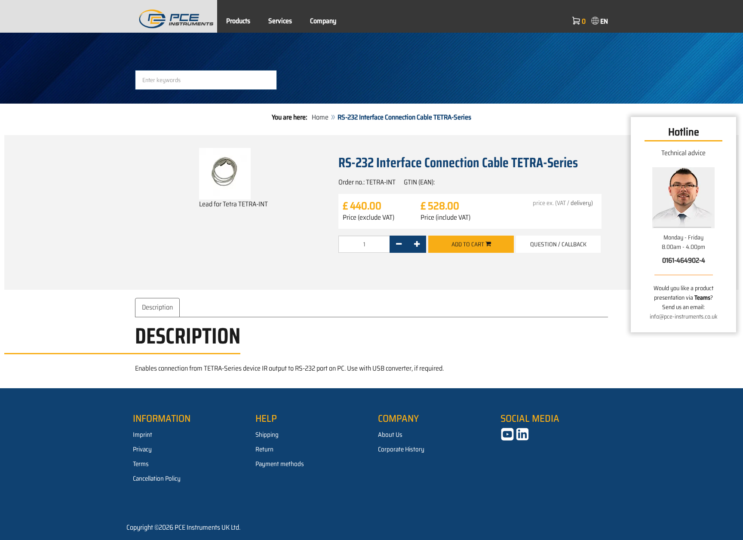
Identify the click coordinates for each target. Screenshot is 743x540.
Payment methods (279, 464)
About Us (390, 435)
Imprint (142, 435)
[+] (417, 244)
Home (320, 117)
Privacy (142, 449)
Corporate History (401, 449)
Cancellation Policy (157, 478)
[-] (399, 244)
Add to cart (468, 244)
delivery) (582, 203)
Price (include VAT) (445, 217)
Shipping (267, 435)
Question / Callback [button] (558, 244)
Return (264, 449)
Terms (141, 464)
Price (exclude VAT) (368, 217)
